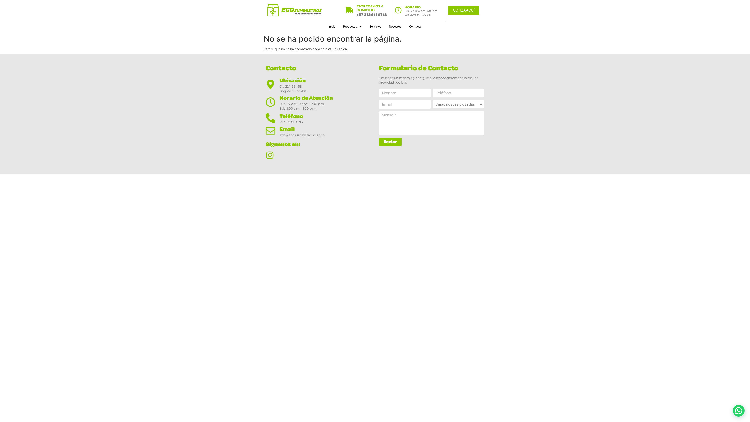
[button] (739, 411)
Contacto (415, 27)
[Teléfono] (270, 118)
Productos (350, 27)
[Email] (270, 131)
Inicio (332, 27)
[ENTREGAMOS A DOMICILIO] (350, 10)
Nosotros (395, 27)
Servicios (375, 27)
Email (287, 129)
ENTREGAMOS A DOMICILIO (370, 8)
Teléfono (291, 116)
